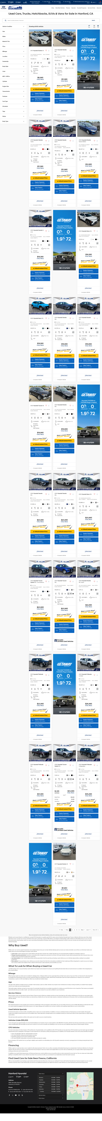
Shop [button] (53, 8)
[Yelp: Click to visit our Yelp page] (22, 1095)
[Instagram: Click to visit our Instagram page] (19, 1095)
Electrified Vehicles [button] (60, 8)
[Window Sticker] (71, 594)
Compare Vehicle (37, 115)
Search (93, 20)
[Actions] (48, 50)
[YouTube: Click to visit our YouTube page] (15, 1095)
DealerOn (38, 1107)
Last (88, 930)
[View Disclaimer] (41, 62)
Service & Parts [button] (91, 8)
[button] (50, 38)
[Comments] (49, 63)
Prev (66, 930)
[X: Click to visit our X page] (12, 1095)
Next (82, 930)
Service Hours (42, 1095)
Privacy (46, 1107)
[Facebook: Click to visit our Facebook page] (9, 1095)
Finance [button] (68, 8)
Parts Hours (41, 1098)
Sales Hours (41, 1073)
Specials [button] (73, 8)
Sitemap (42, 1107)
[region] (64, 799)
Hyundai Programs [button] (81, 8)
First (61, 930)
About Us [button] (99, 8)
